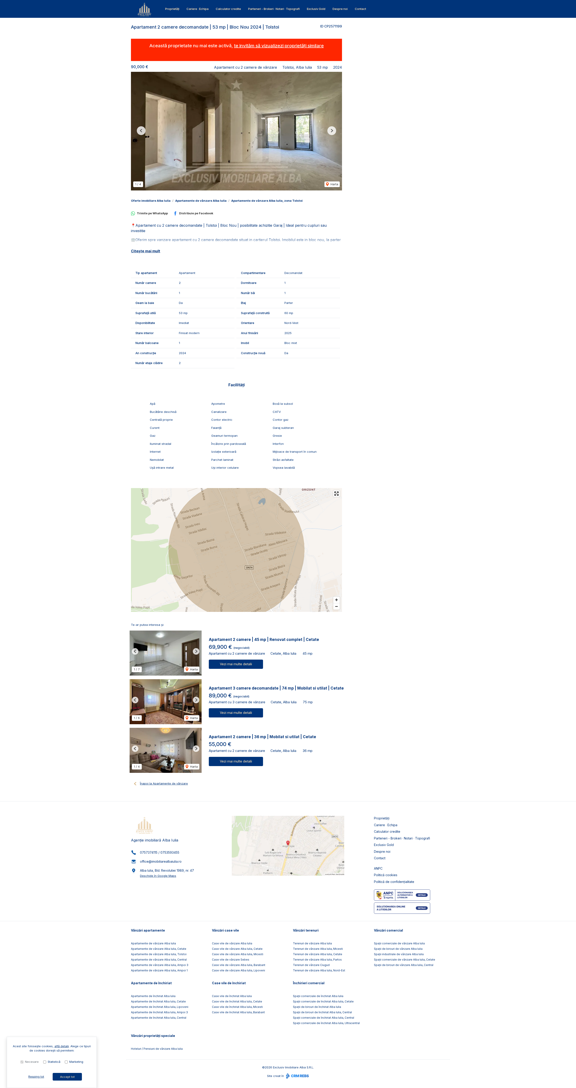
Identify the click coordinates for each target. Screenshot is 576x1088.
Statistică (54, 1061)
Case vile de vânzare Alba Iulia (232, 943)
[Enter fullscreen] (336, 493)
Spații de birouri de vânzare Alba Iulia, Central (403, 965)
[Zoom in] (336, 600)
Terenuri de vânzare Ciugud (311, 965)
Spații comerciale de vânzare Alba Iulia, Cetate (404, 959)
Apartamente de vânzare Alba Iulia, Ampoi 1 (159, 970)
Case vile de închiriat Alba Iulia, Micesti (237, 1007)
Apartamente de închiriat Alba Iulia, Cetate (158, 1001)
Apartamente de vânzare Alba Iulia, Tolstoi (159, 954)
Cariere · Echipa (198, 9)
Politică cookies (385, 875)
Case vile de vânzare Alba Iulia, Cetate (237, 948)
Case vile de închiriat (229, 983)
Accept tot (67, 1077)
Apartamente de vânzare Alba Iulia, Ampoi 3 (159, 965)
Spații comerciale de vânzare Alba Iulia (399, 943)
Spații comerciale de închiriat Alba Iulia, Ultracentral (326, 1023)
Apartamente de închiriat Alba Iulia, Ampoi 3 (159, 1012)
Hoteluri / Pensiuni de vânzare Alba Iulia (157, 1048)
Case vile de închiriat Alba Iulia (232, 996)
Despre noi (340, 9)
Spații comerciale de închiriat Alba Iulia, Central (323, 1017)
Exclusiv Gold (316, 9)
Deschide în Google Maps (158, 876)
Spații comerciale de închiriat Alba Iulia (318, 996)
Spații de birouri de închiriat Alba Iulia (317, 1007)
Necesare (32, 1061)
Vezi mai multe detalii (236, 664)
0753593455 (169, 852)
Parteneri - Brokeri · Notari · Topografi (274, 9)
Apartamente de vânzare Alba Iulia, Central (159, 959)
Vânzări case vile (225, 930)
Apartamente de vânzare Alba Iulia (201, 200)
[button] (141, 130)
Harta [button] (334, 184)
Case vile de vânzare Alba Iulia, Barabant (238, 965)
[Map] (236, 550)
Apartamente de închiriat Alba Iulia (153, 996)
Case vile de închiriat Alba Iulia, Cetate (237, 1001)
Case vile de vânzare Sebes (230, 959)
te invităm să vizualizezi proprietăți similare (279, 45)
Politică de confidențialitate (394, 882)
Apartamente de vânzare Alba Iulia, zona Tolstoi (267, 200)
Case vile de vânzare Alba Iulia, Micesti (237, 954)
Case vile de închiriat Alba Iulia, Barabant (238, 1012)
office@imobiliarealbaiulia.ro (161, 861)
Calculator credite (228, 9)
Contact (360, 9)
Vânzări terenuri (306, 930)
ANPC (378, 868)
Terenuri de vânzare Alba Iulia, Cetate (317, 954)
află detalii (61, 1046)
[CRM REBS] (297, 1076)
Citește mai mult (145, 251)
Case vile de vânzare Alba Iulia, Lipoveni (238, 970)
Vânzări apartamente (148, 930)
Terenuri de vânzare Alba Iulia (312, 943)
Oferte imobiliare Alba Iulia (151, 200)
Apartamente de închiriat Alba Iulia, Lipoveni (159, 1007)
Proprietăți (172, 9)
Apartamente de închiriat (151, 983)
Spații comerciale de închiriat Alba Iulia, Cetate (323, 1001)
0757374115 (149, 852)
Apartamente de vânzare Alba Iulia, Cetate (158, 948)
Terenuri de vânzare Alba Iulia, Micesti (318, 948)
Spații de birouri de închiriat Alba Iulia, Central (322, 1012)
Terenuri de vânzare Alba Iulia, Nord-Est (319, 970)
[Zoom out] (336, 606)
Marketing (76, 1061)
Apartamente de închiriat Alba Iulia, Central (158, 1017)
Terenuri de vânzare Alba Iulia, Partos (317, 959)
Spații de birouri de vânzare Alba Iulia (398, 948)
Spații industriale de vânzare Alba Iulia (399, 954)
